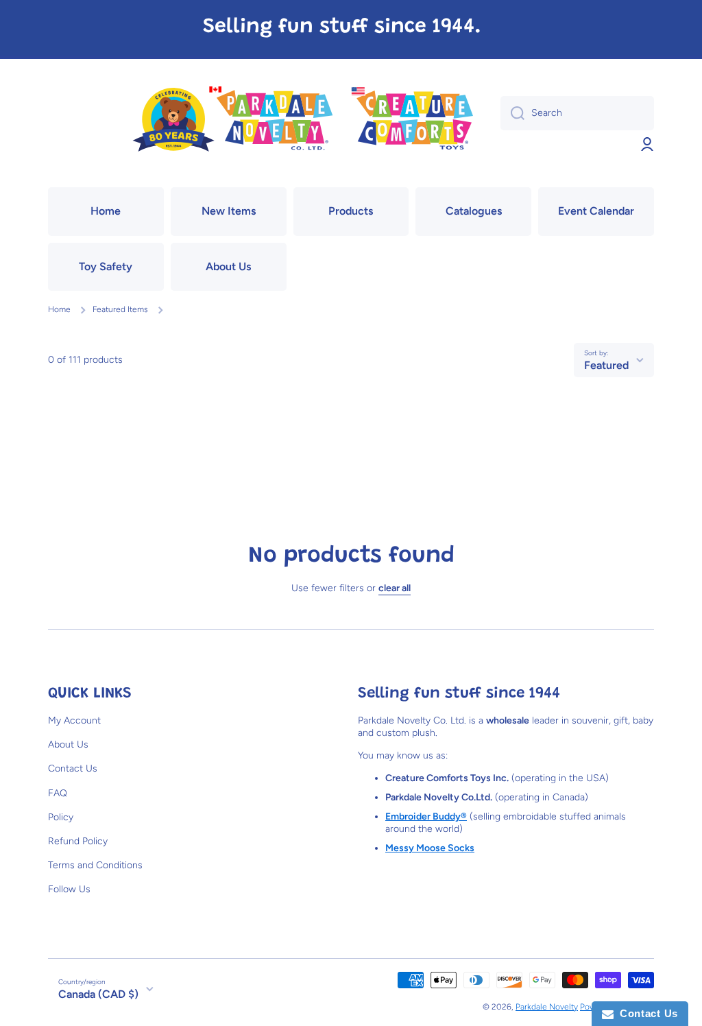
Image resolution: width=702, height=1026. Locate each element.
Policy (60, 817)
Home (59, 309)
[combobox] (577, 113)
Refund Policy (78, 841)
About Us (68, 744)
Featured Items (120, 309)
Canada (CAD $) (98, 994)
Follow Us (69, 889)
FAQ (57, 793)
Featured (606, 365)
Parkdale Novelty (547, 1007)
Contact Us (72, 768)
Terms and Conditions (95, 865)
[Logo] (301, 120)
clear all (394, 588)
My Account (74, 720)
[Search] (512, 113)
